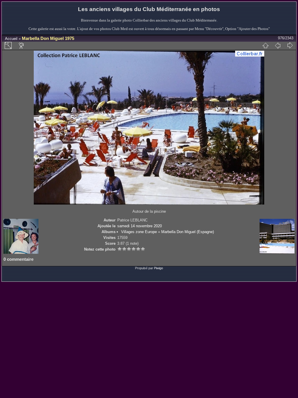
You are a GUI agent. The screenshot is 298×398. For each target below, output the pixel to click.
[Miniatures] (265, 45)
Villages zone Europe (139, 232)
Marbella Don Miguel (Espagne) (187, 232)
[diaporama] (21, 45)
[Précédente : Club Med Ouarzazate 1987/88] (278, 45)
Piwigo (158, 268)
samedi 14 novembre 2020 (139, 226)
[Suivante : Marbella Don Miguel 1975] (290, 45)
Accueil (11, 38)
